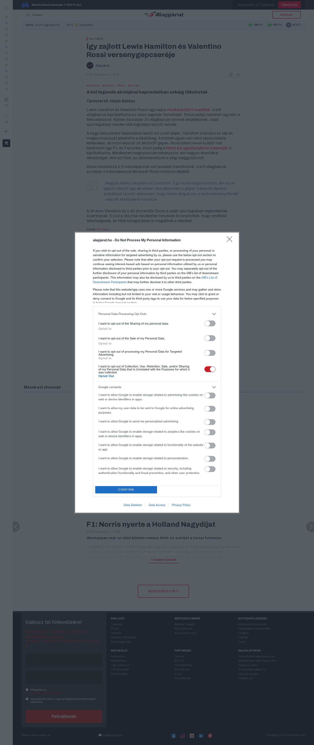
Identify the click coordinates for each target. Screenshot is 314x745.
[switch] (210, 323)
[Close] (231, 240)
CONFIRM (126, 489)
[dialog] (157, 372)
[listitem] (157, 314)
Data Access (157, 505)
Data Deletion (133, 505)
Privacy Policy (181, 505)
